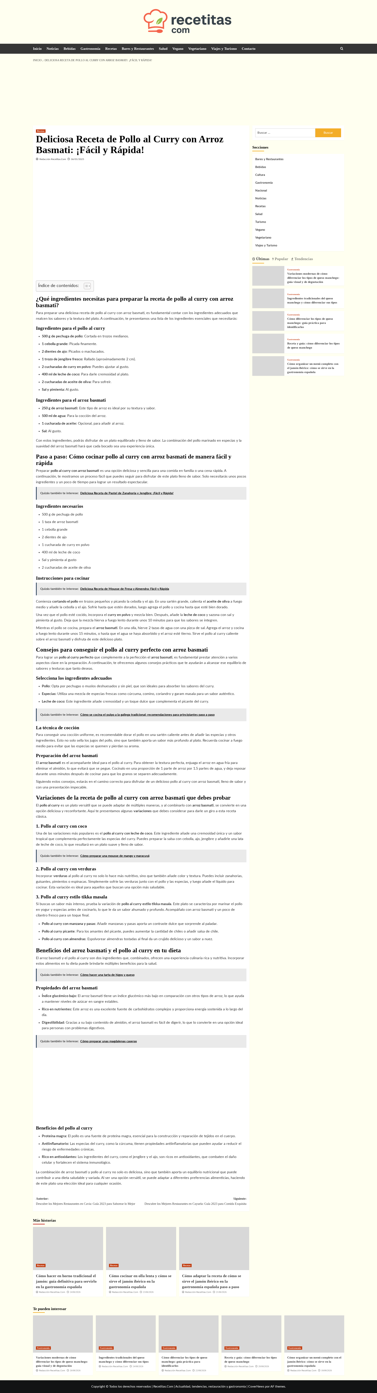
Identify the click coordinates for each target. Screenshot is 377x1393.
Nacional (261, 190)
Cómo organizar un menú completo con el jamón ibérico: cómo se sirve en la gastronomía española (312, 368)
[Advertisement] (188, 94)
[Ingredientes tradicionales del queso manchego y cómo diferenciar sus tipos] (267, 303)
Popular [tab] (281, 258)
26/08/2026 (75, 1370)
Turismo (260, 222)
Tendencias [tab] (303, 258)
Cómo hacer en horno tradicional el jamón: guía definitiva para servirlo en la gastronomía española (66, 1281)
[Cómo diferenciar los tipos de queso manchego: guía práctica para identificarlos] (267, 325)
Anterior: (85, 1201)
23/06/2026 (148, 1292)
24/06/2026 (75, 1292)
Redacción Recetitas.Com (52, 159)
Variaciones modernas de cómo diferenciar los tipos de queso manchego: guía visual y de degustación (313, 277)
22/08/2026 (201, 1370)
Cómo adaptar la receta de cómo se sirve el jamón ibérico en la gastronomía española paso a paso (211, 1281)
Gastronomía (90, 49)
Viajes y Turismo (224, 49)
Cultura (260, 174)
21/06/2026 (221, 1292)
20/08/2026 (263, 1366)
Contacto (248, 49)
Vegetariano (197, 49)
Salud (163, 49)
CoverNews (256, 1386)
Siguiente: (195, 1201)
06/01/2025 (77, 159)
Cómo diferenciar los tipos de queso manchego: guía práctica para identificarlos (310, 323)
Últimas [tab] (262, 258)
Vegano (177, 49)
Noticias (53, 49)
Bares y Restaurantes (138, 49)
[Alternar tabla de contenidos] (85, 286)
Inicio (37, 49)
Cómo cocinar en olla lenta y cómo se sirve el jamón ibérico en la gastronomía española (140, 1281)
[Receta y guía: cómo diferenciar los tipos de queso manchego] (267, 348)
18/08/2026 (326, 1370)
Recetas (111, 49)
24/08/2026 (138, 1366)
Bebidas (70, 49)
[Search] (341, 48)
